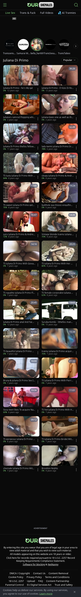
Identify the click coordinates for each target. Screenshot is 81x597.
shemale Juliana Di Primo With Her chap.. (18, 468)
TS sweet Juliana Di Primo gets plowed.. (18, 205)
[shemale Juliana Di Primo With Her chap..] (21, 458)
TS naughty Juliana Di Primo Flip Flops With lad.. (19, 293)
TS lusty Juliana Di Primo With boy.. (19, 176)
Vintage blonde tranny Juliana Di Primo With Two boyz (57, 234)
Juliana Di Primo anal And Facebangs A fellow (19, 322)
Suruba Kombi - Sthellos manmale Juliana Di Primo (57, 322)
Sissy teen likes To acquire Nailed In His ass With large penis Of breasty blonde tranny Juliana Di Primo (19, 410)
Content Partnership (57, 581)
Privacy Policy (34, 577)
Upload (31, 581)
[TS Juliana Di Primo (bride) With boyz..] (60, 429)
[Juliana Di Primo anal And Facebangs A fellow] (21, 312)
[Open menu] (5, 5)
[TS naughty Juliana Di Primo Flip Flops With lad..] (21, 283)
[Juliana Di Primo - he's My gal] (21, 78)
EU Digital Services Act (39, 584)
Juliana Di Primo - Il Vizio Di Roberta (57, 88)
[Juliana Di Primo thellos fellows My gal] (21, 137)
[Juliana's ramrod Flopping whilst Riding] (21, 107)
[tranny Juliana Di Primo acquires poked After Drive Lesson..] (60, 341)
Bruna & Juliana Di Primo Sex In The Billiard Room (19, 380)
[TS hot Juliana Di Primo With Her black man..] (60, 400)
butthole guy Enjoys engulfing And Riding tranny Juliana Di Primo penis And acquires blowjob (57, 205)
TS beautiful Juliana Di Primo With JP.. (19, 351)
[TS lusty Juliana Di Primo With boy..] (21, 166)
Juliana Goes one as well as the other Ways (57, 117)
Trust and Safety (64, 584)
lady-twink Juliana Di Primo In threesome (57, 146)
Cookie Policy (15, 577)
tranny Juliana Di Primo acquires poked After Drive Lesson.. (57, 351)
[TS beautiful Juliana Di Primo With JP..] (21, 341)
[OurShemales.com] (40, 5)
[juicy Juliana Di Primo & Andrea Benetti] (21, 224)
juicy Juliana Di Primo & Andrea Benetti (18, 234)
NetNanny (53, 564)
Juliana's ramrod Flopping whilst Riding (19, 117)
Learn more (45, 593)
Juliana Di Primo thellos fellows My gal (19, 146)
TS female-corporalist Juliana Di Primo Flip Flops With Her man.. (57, 293)
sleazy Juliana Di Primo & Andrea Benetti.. (57, 176)
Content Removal (58, 573)
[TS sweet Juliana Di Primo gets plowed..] (21, 195)
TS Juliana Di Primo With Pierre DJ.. (57, 380)
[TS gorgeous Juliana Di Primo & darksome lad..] (21, 429)
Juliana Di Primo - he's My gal (18, 88)
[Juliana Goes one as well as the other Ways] (60, 107)
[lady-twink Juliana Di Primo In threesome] (60, 137)
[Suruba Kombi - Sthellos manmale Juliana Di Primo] (60, 312)
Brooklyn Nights (50, 468)
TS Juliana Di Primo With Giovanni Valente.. (19, 263)
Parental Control (14, 584)
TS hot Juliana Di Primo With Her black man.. (57, 410)
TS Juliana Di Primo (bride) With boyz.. (57, 439)
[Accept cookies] (74, 592)
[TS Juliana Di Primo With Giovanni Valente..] (21, 254)
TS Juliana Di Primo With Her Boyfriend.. (57, 263)
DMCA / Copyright (20, 573)
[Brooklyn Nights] (60, 458)
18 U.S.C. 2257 (16, 581)
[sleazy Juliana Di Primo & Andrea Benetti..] (60, 166)
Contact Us (39, 573)
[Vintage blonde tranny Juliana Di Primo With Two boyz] (60, 224)
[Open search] (76, 5)
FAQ (40, 581)
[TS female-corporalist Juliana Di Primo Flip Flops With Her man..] (60, 283)
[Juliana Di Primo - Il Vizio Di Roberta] (60, 78)
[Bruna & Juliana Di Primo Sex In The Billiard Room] (21, 371)
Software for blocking (34, 564)
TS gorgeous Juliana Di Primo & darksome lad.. (19, 439)
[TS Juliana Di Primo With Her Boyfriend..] (60, 254)
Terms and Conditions (57, 577)
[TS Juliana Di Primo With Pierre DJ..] (60, 371)
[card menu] (38, 89)
